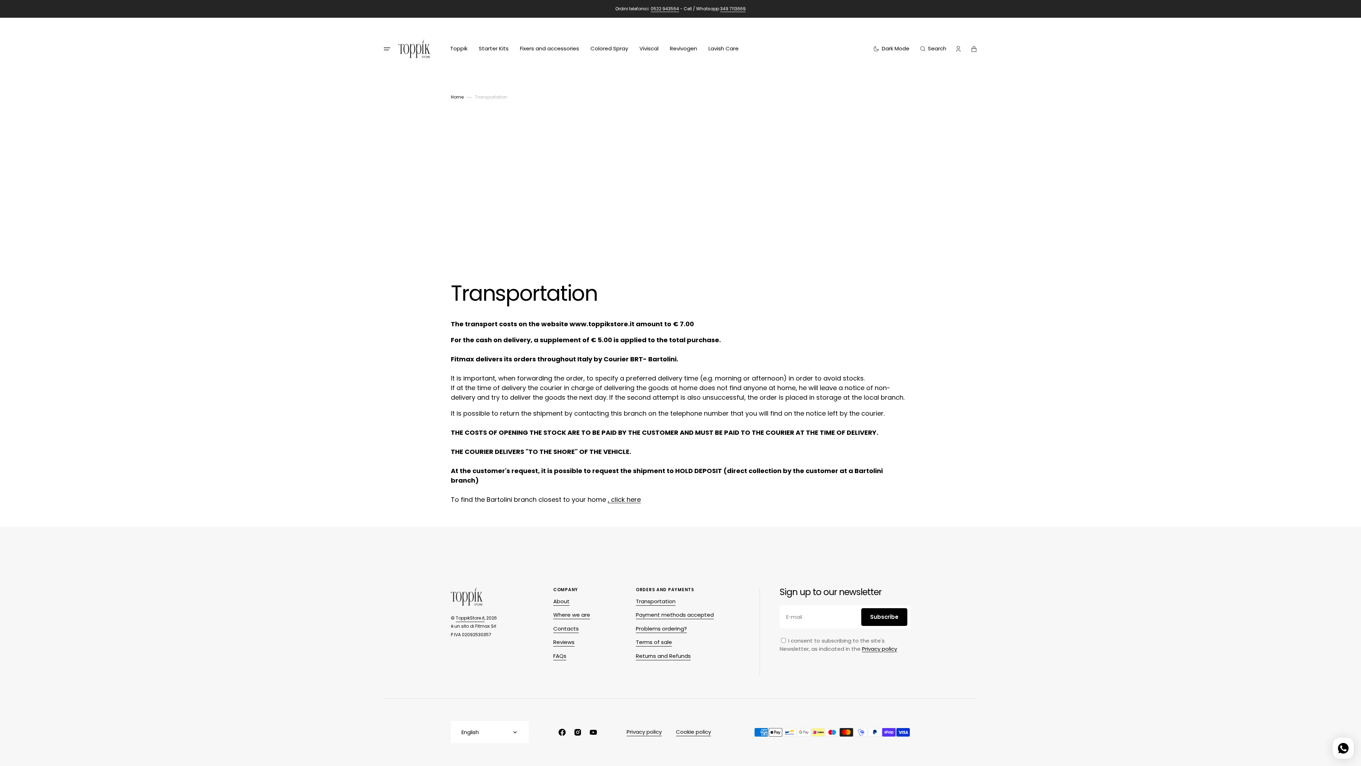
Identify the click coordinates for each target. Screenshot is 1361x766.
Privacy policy (879, 649)
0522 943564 (665, 9)
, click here (624, 499)
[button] (933, 49)
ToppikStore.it (470, 618)
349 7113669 (733, 9)
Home (457, 97)
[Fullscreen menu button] (387, 49)
